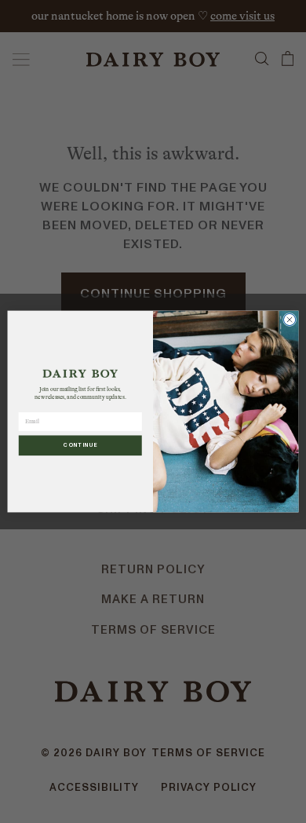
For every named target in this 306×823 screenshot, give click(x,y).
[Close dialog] (289, 319)
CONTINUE (80, 445)
